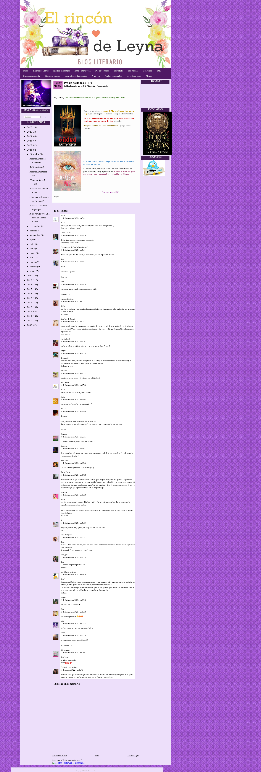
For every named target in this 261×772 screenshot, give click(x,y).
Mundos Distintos (67, 299)
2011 (30, 316)
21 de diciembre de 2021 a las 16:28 (73, 495)
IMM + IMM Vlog (82, 71)
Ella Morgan (65, 650)
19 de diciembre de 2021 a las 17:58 (73, 284)
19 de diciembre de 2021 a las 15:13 (73, 262)
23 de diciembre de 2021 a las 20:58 (73, 635)
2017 (30, 289)
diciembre (35, 154)
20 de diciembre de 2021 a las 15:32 (73, 373)
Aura (62, 259)
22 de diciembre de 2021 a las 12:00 (73, 600)
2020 (30, 275)
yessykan (64, 492)
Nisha (63, 397)
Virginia (63, 351)
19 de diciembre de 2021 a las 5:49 (73, 218)
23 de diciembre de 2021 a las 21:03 (73, 653)
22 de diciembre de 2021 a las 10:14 (73, 557)
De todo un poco (134, 76)
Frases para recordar (31, 76)
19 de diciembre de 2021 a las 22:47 (73, 322)
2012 (30, 311)
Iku (62, 520)
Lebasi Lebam (66, 233)
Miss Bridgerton (66, 535)
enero (33, 271)
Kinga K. (64, 597)
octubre (34, 230)
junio (32, 248)
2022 (30, 145)
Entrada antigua (133, 755)
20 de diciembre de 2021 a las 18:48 (73, 411)
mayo (33, 253)
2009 (30, 325)
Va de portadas (102, 86)
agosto (33, 239)
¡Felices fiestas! (36, 167)
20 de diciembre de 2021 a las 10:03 (73, 342)
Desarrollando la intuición (76, 76)
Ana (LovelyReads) (68, 319)
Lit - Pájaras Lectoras (68, 572)
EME (159, 71)
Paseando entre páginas (69, 667)
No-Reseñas (133, 71)
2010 (30, 320)
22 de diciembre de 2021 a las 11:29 (73, 575)
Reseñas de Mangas (61, 71)
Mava (63, 216)
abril (32, 257)
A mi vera (96, 76)
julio (32, 244)
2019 (30, 280)
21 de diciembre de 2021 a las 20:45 (73, 537)
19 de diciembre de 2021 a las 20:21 (73, 302)
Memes (149, 76)
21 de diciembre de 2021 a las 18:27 (73, 523)
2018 (30, 284)
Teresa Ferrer (65, 472)
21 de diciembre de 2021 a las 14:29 (73, 475)
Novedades (118, 71)
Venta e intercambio (113, 76)
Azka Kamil (65, 382)
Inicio (25, 71)
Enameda (64, 434)
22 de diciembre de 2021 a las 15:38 (73, 612)
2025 (30, 132)
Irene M (63, 409)
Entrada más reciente (59, 755)
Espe (62, 609)
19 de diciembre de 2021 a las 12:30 (73, 235)
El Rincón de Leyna (92, 771)
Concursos (147, 71)
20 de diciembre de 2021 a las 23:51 (73, 437)
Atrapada (64, 446)
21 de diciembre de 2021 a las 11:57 (73, 449)
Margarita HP (65, 339)
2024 (30, 136)
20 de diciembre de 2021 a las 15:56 (73, 385)
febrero (33, 266)
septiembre (35, 235)
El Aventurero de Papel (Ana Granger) (74, 247)
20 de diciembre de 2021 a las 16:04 (73, 400)
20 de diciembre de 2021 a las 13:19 (73, 353)
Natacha (63, 633)
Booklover (64, 460)
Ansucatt (64, 371)
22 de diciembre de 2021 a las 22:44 (73, 624)
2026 (30, 127)
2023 (30, 141)
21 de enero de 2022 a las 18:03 (72, 670)
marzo (33, 262)
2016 (30, 293)
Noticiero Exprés (52, 76)
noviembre (35, 226)
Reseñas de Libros (40, 71)
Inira (62, 621)
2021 (30, 150)
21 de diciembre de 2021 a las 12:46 (73, 463)
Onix (62, 282)
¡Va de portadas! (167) (78, 82)
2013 (30, 307)
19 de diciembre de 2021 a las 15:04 (73, 250)
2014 (30, 302)
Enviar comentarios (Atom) (72, 760)
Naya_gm (64, 555)
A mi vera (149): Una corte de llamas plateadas (39, 218)
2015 (30, 298)
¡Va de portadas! (102, 71)
